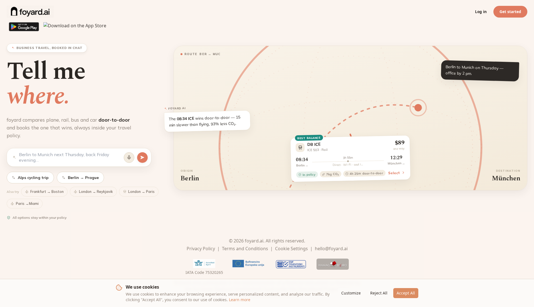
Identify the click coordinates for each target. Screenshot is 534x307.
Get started (510, 11)
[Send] (142, 157)
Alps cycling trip (33, 177)
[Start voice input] (129, 157)
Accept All (406, 293)
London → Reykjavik (96, 191)
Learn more (239, 299)
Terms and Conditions (245, 248)
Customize (351, 293)
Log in (481, 11)
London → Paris (141, 191)
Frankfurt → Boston (47, 191)
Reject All (378, 293)
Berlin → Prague (83, 177)
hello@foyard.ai (331, 248)
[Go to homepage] (30, 12)
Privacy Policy (201, 248)
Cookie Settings (291, 248)
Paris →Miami (27, 203)
